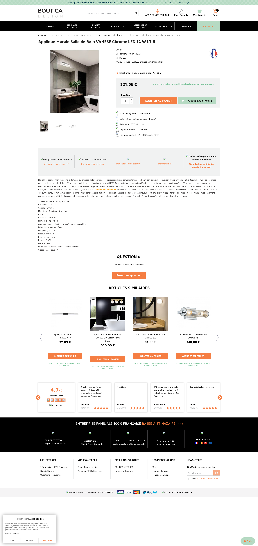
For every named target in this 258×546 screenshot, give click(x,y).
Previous (39, 335)
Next (216, 335)
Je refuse (11, 541)
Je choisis (29, 541)
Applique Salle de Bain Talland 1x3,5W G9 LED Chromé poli (150, 336)
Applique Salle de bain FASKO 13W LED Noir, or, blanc (193, 336)
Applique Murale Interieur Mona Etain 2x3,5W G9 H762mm (65, 337)
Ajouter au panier (158, 100)
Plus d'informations (12, 533)
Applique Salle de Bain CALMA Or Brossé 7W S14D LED (107, 336)
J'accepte (47, 541)
